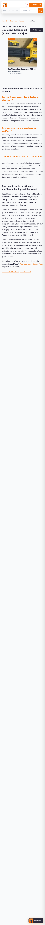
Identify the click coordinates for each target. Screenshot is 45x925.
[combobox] (26, 5)
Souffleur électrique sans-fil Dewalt (23, 69)
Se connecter (36, 5)
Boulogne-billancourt (17, 21)
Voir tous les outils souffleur (31, 264)
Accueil (4, 21)
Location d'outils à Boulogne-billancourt (16, 272)
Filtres (38, 30)
